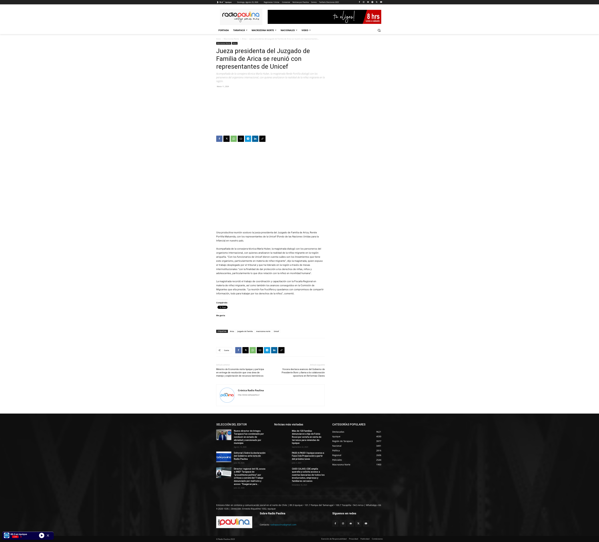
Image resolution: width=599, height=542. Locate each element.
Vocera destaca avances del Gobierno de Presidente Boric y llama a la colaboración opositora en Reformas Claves (303, 372)
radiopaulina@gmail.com (283, 524)
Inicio (218, 38)
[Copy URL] (262, 139)
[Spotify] (372, 2)
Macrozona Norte (231, 38)
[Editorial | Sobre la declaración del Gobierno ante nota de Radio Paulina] (223, 456)
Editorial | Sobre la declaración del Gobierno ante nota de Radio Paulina (249, 456)
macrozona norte (263, 331)
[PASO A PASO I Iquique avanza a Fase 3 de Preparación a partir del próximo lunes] (281, 456)
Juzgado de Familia (245, 331)
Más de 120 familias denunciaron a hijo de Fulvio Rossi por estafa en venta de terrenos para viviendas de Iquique (306, 437)
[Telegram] (248, 139)
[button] (379, 30)
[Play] (41, 535)
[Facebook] (359, 2)
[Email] (241, 139)
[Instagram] (363, 2)
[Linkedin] (255, 139)
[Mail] (368, 2)
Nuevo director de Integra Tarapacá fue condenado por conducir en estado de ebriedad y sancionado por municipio (249, 437)
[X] (376, 2)
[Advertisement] (270, 112)
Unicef (276, 331)
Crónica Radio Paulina (251, 390)
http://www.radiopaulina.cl (248, 395)
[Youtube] (381, 2)
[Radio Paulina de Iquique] (241, 17)
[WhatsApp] (234, 139)
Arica (244, 38)
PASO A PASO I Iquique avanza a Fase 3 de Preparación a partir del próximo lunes (308, 456)
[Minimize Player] (48, 535)
